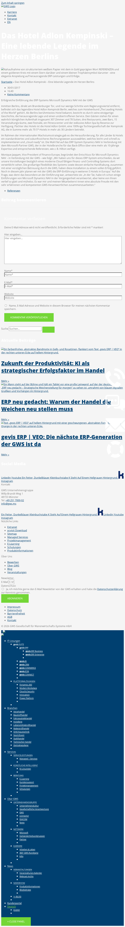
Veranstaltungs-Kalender (31, 873)
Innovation (25, 694)
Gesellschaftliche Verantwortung (34, 809)
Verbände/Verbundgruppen (32, 836)
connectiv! (24, 815)
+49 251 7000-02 (14, 500)
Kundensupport (27, 782)
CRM (24, 664)
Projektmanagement (29, 785)
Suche (4, 328)
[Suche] (48, 330)
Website (9, 294)
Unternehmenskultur (29, 805)
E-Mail (5, 582)
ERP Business (34, 651)
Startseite (6, 82)
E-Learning (24, 778)
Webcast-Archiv (27, 876)
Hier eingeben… (13, 234)
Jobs (21, 856)
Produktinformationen (30, 886)
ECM (24, 671)
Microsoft (24, 832)
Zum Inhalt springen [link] (12, 3)
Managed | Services (28, 758)
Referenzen (13, 190)
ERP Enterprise (35, 654)
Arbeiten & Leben (27, 849)
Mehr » (5, 381)
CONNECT (27, 674)
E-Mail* (8, 282)
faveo (22, 822)
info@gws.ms (8, 503)
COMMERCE (28, 667)
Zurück (30, 657)
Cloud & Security (27, 691)
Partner (23, 839)
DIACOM (23, 819)
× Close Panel (16, 921)
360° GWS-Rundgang (29, 852)
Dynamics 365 (26, 684)
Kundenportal (14, 903)
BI (23, 661)
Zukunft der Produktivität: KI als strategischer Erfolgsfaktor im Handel (53, 367)
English (16, 910)
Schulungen (25, 788)
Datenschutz (8, 585)
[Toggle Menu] (118, 633)
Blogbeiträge (25, 889)
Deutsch (11, 906)
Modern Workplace (28, 688)
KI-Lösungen (25, 768)
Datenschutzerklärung (110, 589)
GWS (22, 812)
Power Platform (27, 698)
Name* (8, 270)
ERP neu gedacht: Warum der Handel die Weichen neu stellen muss (56, 405)
